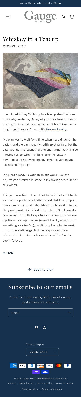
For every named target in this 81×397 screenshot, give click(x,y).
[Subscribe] (69, 312)
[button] (7, 17)
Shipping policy (30, 389)
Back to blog (43, 269)
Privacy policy (44, 383)
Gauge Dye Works (32, 378)
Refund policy (26, 383)
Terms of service (64, 383)
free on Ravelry (56, 129)
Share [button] (10, 252)
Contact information (52, 389)
